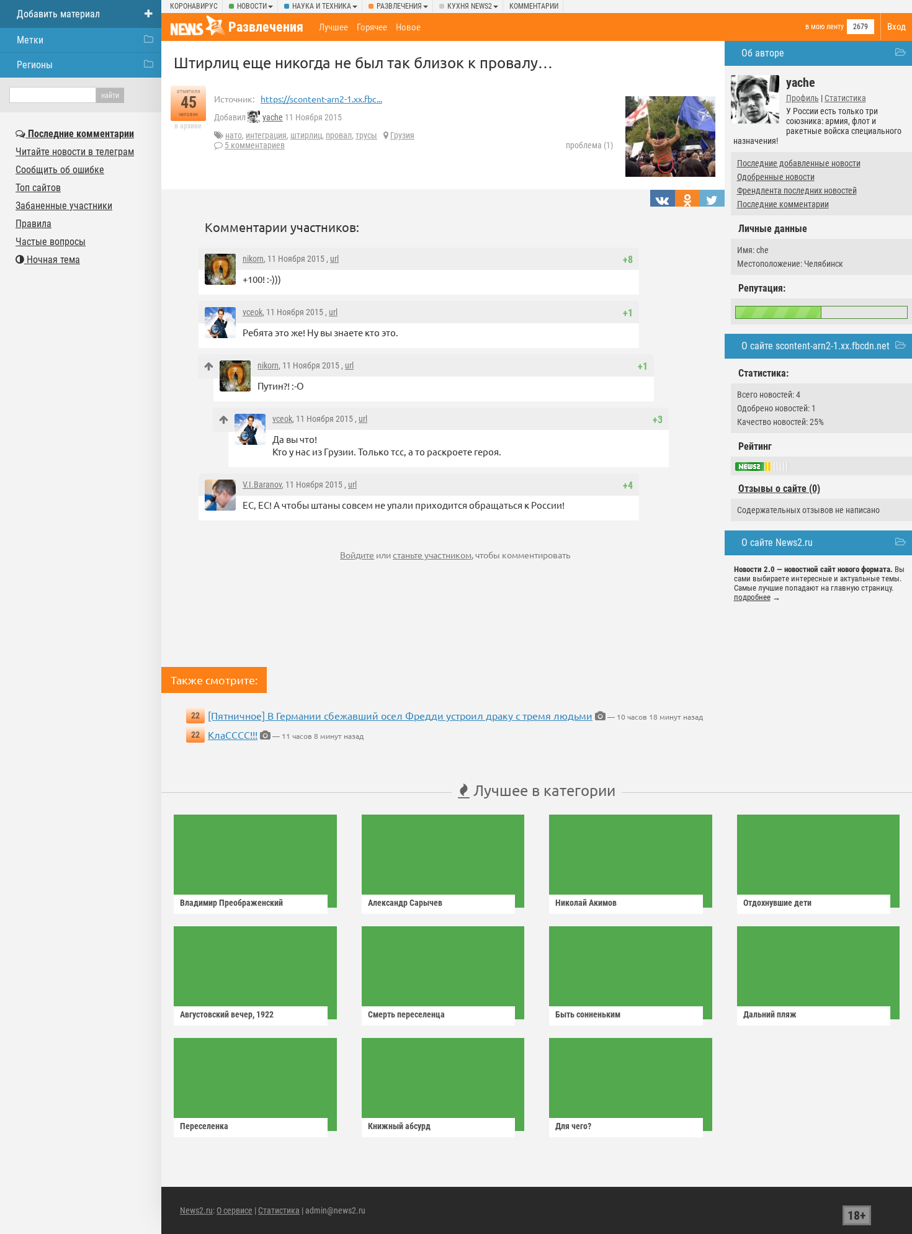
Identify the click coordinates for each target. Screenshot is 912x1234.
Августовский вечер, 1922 (227, 1014)
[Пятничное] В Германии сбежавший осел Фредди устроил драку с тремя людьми (400, 715)
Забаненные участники (64, 206)
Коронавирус (194, 6)
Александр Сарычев (405, 903)
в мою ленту (824, 26)
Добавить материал (58, 14)
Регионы (35, 65)
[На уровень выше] (209, 366)
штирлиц (306, 135)
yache (272, 117)
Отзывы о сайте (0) (779, 488)
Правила (33, 224)
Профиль (802, 98)
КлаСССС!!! (232, 734)
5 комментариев (255, 145)
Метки (30, 40)
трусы (366, 135)
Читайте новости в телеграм (75, 152)
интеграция (266, 135)
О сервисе (235, 1210)
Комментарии (533, 6)
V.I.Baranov (262, 485)
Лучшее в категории (542, 790)
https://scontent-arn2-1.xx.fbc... (321, 98)
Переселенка (204, 1126)
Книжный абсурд (399, 1126)
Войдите (357, 554)
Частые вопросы (51, 242)
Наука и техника (321, 6)
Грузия (402, 135)
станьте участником (432, 554)
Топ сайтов (38, 188)
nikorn (253, 259)
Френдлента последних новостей (797, 190)
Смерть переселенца (406, 1014)
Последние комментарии (783, 204)
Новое (408, 27)
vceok (252, 312)
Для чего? (573, 1126)
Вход (896, 26)
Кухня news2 (469, 6)
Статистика (845, 98)
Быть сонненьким (587, 1014)
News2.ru (196, 1210)
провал (339, 135)
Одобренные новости (776, 177)
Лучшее (333, 27)
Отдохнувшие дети (777, 903)
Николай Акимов (586, 903)
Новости (252, 6)
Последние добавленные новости (799, 163)
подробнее (752, 597)
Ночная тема (52, 260)
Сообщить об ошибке (60, 170)
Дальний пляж (770, 1014)
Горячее (372, 27)
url (334, 259)
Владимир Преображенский (231, 903)
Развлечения (399, 6)
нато (233, 135)
